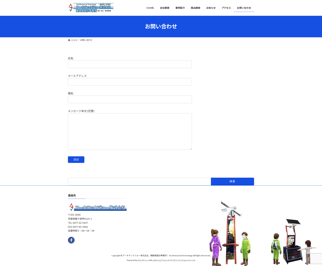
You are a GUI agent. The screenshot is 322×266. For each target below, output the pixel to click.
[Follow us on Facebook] (71, 240)
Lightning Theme (160, 260)
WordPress (143, 260)
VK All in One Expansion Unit (182, 260)
